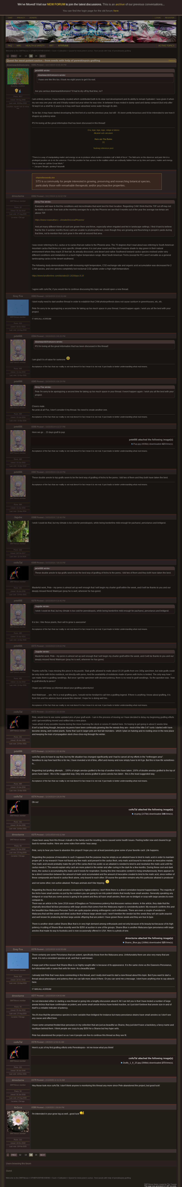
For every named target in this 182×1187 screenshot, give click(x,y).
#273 (33, 751)
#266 (33, 427)
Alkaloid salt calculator (103, 133)
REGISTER (169, 18)
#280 (33, 1107)
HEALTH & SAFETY (35, 45)
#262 (33, 196)
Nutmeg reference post (103, 148)
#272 (33, 711)
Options (172, 60)
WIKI (19, 45)
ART (51, 45)
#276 (33, 949)
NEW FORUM (56, 4)
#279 (33, 1080)
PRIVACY (21, 18)
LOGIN (157, 18)
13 (26, 56)
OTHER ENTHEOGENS (40, 51)
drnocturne (18, 196)
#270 (33, 600)
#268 (33, 517)
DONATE (33, 18)
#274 (33, 796)
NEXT (42, 56)
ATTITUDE (63, 45)
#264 (33, 336)
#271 (33, 646)
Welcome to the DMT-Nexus (17, 51)
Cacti (54, 51)
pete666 (18, 336)
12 (20, 56)
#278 (33, 1042)
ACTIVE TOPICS (166, 45)
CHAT (10, 18)
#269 (33, 562)
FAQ (10, 45)
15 (36, 56)
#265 (33, 381)
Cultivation (62, 51)
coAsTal (18, 562)
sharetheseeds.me (45, 177)
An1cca (18, 1107)
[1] (103, 142)
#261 (33, 65)
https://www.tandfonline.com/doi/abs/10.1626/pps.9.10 (58, 275)
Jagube (18, 517)
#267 (33, 472)
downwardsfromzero (18, 65)
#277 (33, 995)
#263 (33, 296)
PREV (13, 56)
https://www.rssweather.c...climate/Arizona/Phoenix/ (59, 220)
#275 (33, 834)
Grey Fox (18, 296)
